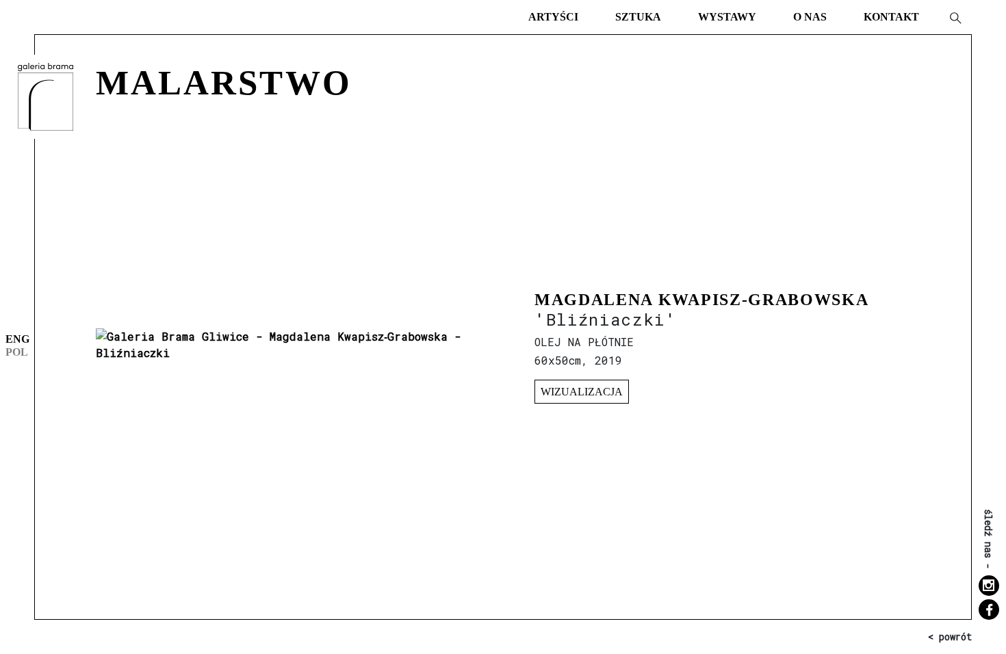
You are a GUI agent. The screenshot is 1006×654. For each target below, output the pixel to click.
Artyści (553, 17)
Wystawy (727, 17)
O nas (810, 17)
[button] (955, 17)
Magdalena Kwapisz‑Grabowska (701, 300)
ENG (17, 339)
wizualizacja (582, 391)
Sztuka (638, 17)
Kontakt (891, 17)
